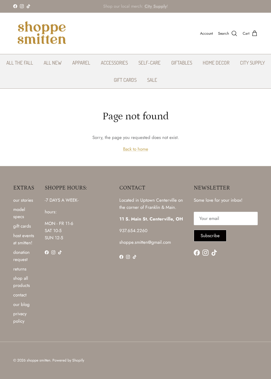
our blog (21, 304)
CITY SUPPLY (252, 62)
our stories (23, 200)
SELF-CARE (149, 62)
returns (19, 269)
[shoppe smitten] (41, 33)
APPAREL (81, 62)
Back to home (135, 149)
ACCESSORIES (114, 62)
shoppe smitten (38, 360)
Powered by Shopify (68, 360)
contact (19, 295)
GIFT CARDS (125, 79)
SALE (152, 79)
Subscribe (210, 235)
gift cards (22, 226)
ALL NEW (53, 62)
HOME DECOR (216, 62)
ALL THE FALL (19, 62)
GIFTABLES (181, 62)
